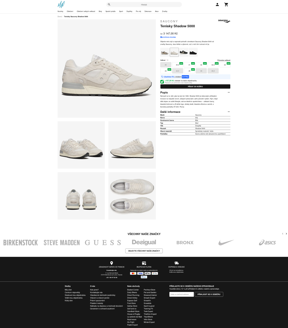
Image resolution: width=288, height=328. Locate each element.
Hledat (144, 4)
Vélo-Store (148, 319)
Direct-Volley (132, 297)
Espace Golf (132, 300)
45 (191, 70)
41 (191, 64)
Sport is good (149, 306)
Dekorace (148, 11)
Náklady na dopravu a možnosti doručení (106, 306)
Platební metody (96, 303)
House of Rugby (133, 314)
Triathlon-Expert (150, 314)
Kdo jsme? (94, 289)
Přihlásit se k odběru (209, 294)
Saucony (169, 21)
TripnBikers (148, 316)
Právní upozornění (97, 300)
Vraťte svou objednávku (176, 272)
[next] (286, 234)
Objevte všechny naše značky (144, 251)
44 (168, 70)
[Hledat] (109, 4)
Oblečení (70, 11)
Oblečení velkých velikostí (86, 11)
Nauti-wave (131, 319)
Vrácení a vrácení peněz (99, 297)
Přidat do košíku (195, 86)
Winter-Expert (149, 322)
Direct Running (133, 295)
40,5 (179, 64)
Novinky (60, 11)
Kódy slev (69, 300)
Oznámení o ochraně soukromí (102, 308)
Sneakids (147, 303)
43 (227, 64)
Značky (164, 11)
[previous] (282, 234)
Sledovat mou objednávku (75, 295)
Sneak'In (147, 300)
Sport (121, 11)
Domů (60, 16)
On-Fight (130, 322)
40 (166, 65)
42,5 (215, 64)
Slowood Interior (150, 295)
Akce (157, 11)
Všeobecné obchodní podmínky (102, 295)
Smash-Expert (149, 297)
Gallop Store (132, 306)
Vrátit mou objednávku (74, 297)
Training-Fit (148, 308)
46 (201, 71)
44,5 (177, 71)
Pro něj (138, 11)
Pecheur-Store (149, 289)
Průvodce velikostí (223, 60)
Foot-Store (131, 303)
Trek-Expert (148, 311)
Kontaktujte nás (112, 270)
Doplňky (129, 11)
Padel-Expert (132, 324)
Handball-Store (133, 311)
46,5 (213, 71)
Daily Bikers (132, 292)
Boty (100, 11)
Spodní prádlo (111, 11)
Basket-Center (133, 289)
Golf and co (131, 308)
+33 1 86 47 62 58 (111, 277)
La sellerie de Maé (134, 316)
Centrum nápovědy (72, 292)
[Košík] (226, 4)
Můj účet (68, 289)
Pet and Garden (150, 292)
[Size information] (167, 60)
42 (203, 64)
